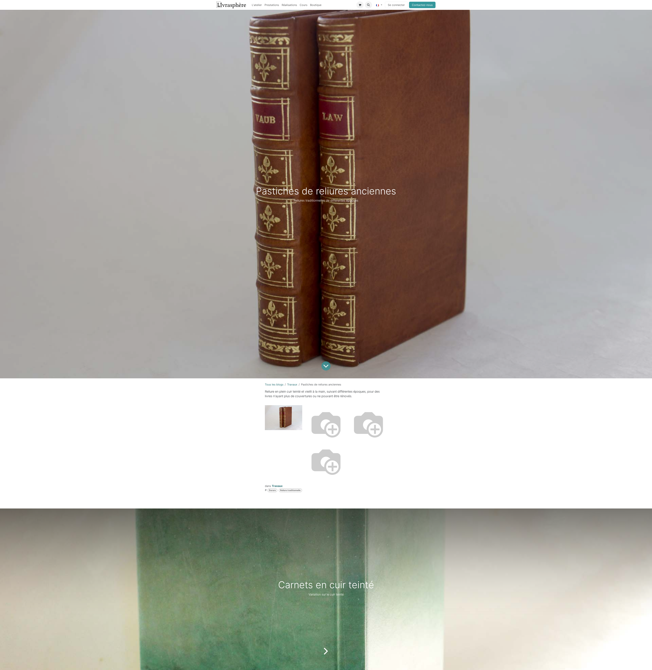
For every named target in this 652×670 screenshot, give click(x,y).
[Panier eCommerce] (360, 4)
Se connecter (396, 5)
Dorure (272, 490)
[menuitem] (256, 5)
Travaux (292, 384)
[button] (368, 4)
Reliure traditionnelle (290, 490)
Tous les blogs (274, 384)
